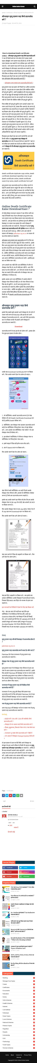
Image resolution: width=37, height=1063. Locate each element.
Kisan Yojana (19, 1016)
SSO (18, 1038)
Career (19, 984)
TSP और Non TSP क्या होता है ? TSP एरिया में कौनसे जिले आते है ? (22, 888)
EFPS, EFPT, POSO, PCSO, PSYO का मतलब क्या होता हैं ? (22, 956)
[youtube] (10, 876)
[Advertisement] (18, 39)
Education (19, 994)
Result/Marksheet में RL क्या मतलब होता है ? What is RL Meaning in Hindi (22, 939)
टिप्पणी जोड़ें (11, 832)
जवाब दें (9, 822)
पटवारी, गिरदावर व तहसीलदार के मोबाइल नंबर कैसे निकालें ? (22, 905)
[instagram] (27, 872)
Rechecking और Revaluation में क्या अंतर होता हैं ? (22, 964)
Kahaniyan (18, 1013)
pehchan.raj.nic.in (20, 233)
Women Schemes (18, 1048)
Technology (18, 1041)
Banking (18, 978)
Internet (18, 1006)
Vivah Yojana (18, 1044)
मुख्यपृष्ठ (3, 12)
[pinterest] (10, 872)
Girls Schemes (18, 1000)
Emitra (18, 997)
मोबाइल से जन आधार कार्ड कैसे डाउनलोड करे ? (19, 724)
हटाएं (13, 822)
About (12, 1055)
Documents (18, 990)
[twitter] (27, 867)
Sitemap (19, 1057)
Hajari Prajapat (7, 23)
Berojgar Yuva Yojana (18, 981)
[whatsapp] (27, 876)
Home (7, 1055)
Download (18, 327)
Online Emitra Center (23, 1060)
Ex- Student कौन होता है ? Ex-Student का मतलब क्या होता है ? (23, 913)
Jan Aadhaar (18, 1009)
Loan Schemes (19, 1019)
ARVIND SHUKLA (13, 815)
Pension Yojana (19, 1025)
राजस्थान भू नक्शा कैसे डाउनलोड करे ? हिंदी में (18, 733)
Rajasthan (19, 1029)
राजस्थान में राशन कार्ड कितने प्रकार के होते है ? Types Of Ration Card (22, 947)
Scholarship (19, 1035)
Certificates (9, 12)
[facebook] (10, 867)
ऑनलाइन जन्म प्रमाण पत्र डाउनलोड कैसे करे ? (19, 83)
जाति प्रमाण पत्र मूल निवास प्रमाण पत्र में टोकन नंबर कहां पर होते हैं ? (22, 922)
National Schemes (19, 1022)
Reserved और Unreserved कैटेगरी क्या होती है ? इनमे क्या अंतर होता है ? (22, 930)
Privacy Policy (27, 1055)
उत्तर (10, 825)
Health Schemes (19, 1003)
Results (19, 1032)
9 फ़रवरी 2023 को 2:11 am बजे (15, 816)
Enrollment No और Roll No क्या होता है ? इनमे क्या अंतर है (22, 897)
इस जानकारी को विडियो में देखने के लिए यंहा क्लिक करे (18, 607)
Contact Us (19, 1055)
